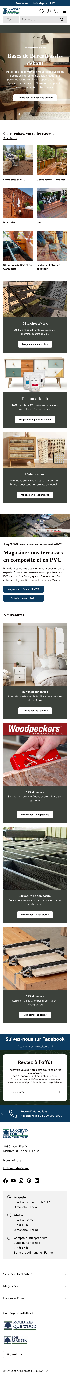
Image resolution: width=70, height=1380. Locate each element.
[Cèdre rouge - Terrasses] (52, 160)
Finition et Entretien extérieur (48, 267)
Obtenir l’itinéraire (16, 1168)
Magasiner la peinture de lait (35, 419)
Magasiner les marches (35, 344)
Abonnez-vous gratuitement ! (35, 1046)
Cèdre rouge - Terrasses (51, 179)
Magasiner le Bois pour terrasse (35, 95)
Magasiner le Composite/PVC (23, 589)
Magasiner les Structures (35, 914)
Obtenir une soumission (23, 598)
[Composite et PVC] (18, 160)
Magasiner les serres (35, 1014)
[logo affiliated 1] (20, 1325)
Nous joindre (12, 1160)
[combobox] (35, 19)
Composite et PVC (14, 179)
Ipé (39, 222)
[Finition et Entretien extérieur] (52, 246)
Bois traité (9, 222)
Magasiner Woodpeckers (35, 814)
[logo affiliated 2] (15, 1340)
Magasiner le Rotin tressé (35, 494)
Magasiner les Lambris (35, 710)
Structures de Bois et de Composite (17, 267)
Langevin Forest (20, 1370)
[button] (56, 11)
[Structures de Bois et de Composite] (18, 246)
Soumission (10, 138)
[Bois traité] (18, 203)
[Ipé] (52, 203)
